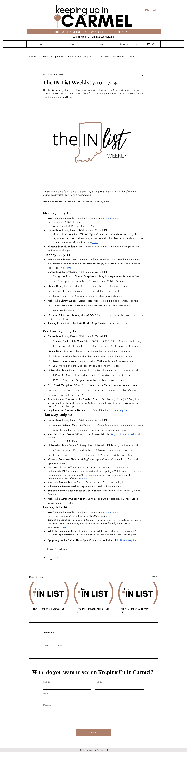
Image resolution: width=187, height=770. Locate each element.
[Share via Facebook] (44, 558)
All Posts (33, 56)
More (132, 56)
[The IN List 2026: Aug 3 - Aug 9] (93, 593)
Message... (48, 705)
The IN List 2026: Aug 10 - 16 (48, 608)
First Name (48, 682)
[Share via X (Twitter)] (51, 558)
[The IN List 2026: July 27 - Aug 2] (138, 593)
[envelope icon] (148, 44)
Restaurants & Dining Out (80, 56)
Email (45, 693)
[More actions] (142, 74)
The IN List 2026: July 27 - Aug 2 (135, 610)
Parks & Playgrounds (53, 56)
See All (155, 576)
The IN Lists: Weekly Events (111, 56)
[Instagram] (153, 44)
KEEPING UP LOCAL (88, 37)
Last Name (100, 682)
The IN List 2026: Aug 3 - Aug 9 (93, 610)
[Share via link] (57, 558)
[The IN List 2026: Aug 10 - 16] (49, 593)
